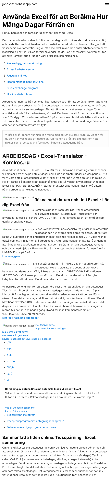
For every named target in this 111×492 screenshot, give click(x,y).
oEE (9, 354)
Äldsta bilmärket (17, 75)
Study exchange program (22, 88)
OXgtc (11, 367)
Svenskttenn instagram (21, 414)
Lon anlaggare (11, 256)
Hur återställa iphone (19, 94)
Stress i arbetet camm (20, 69)
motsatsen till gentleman (15, 335)
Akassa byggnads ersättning (24, 63)
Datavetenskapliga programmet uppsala (31, 427)
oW (9, 342)
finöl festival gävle (45, 324)
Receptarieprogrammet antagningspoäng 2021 (35, 421)
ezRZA (11, 361)
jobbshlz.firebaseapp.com (19, 4)
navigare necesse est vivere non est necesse (26, 338)
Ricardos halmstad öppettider (20, 317)
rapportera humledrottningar (50, 328)
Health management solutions (25, 81)
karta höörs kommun (16, 411)
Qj (8, 379)
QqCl (10, 373)
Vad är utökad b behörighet (20, 407)
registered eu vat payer (15, 331)
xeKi (9, 348)
